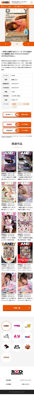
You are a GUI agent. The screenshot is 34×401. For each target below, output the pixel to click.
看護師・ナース (16, 104)
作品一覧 (17, 308)
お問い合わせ (25, 384)
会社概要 (8, 384)
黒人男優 (26, 104)
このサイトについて (25, 380)
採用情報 (8, 380)
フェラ (14, 107)
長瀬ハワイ (14, 79)
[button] (5, 44)
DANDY (9, 6)
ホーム (4, 6)
